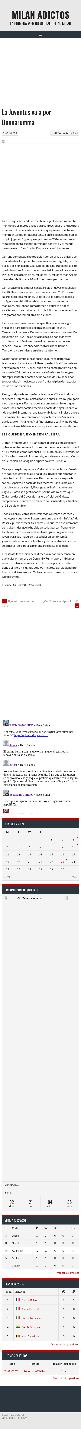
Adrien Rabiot (30, 1299)
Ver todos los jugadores (65, 1344)
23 (62, 861)
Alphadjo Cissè (30, 1309)
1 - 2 (63, 1371)
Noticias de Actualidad (65, 133)
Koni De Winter (31, 1336)
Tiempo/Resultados (63, 1363)
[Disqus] (40, 663)
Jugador (20, 1291)
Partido (35, 1363)
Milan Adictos (40, 14)
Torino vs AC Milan (35, 1371)
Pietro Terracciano (33, 1318)
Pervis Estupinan (31, 1327)
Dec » (74, 876)
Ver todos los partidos (66, 1378)
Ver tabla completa (68, 1272)
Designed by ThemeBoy (14, 1418)
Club (15, 1228)
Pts (73, 1228)
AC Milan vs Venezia (29, 898)
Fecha (11, 1363)
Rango (8, 1291)
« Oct (7, 876)
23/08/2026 (11, 1371)
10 (73, 846)
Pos (6, 1228)
